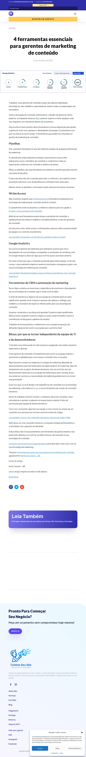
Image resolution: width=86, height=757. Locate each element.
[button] (82, 732)
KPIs (37, 118)
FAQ (10, 735)
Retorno (12, 720)
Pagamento (13, 711)
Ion (36, 388)
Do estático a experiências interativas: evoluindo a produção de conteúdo (41, 534)
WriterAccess (40, 199)
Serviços (12, 696)
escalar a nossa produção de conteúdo (25, 211)
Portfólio (12, 700)
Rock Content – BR (32, 456)
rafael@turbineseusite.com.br (23, 2)
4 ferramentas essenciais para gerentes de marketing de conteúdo (45, 452)
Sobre (61, 753)
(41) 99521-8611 (47, 2)
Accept (40, 748)
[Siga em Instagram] (16, 684)
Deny (57, 748)
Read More (13, 477)
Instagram (13, 739)
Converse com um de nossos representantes (28, 444)
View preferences (74, 748)
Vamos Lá (15, 631)
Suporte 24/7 (14, 724)
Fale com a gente (16, 730)
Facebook (13, 744)
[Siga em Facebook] (11, 684)
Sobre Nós (13, 691)
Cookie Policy (55, 753)
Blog (10, 705)
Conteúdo (12, 28)
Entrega (12, 715)
